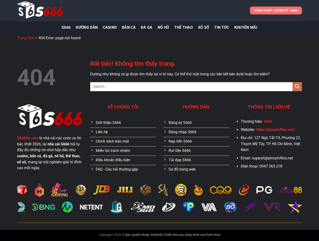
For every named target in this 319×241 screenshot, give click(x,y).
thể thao (183, 27)
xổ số (203, 27)
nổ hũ (163, 27)
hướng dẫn (87, 27)
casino (110, 27)
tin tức (221, 27)
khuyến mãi (245, 27)
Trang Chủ (25, 38)
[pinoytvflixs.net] (40, 10)
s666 (66, 27)
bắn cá (129, 27)
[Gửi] (297, 86)
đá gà (146, 27)
